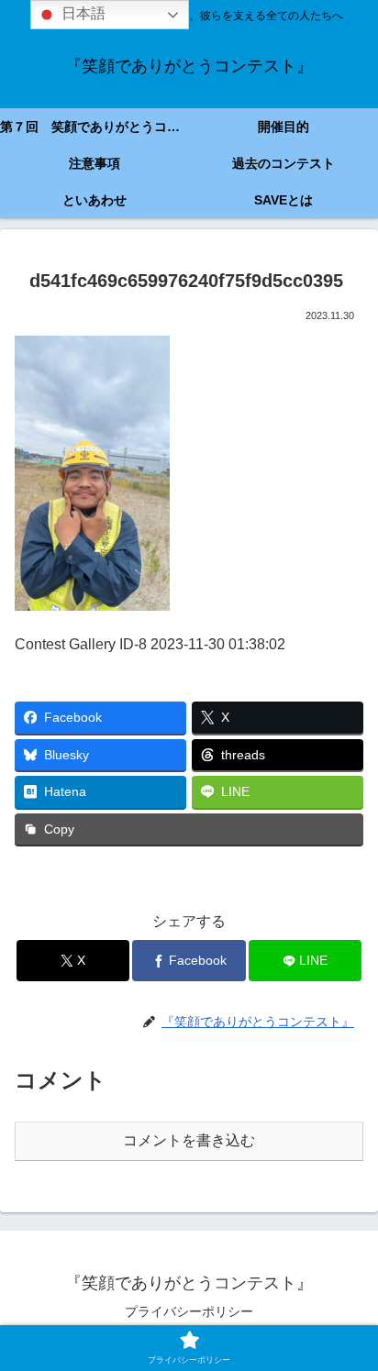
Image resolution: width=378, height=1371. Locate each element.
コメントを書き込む (189, 1140)
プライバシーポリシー (189, 1311)
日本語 (82, 13)
